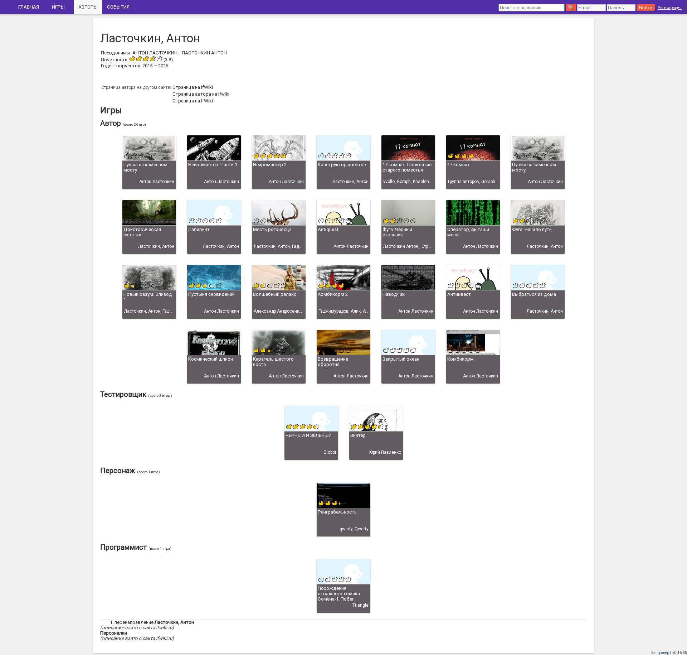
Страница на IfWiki (192, 87)
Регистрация (670, 7)
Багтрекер (660, 652)
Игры (58, 7)
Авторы (88, 7)
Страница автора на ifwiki (200, 94)
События (118, 7)
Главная (28, 7)
